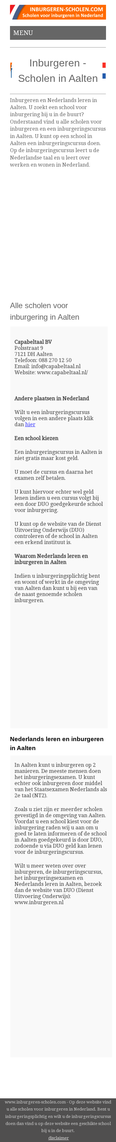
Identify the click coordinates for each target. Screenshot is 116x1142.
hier (30, 424)
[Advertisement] (58, 234)
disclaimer (58, 1138)
